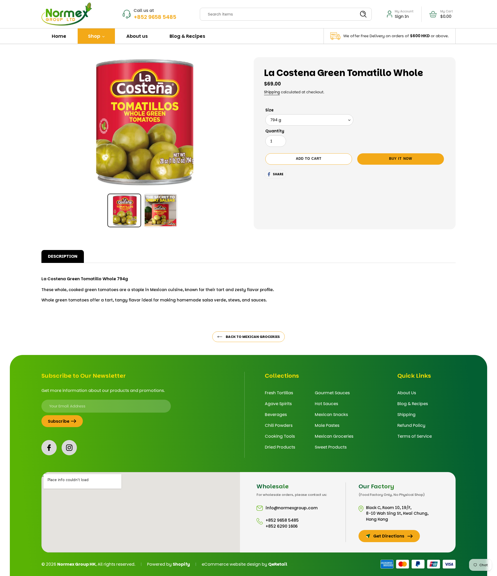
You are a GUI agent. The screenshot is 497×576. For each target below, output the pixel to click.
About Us (406, 393)
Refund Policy (411, 425)
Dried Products (280, 447)
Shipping (272, 92)
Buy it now (400, 159)
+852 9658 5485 (155, 17)
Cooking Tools (280, 436)
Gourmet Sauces (332, 393)
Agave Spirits (278, 404)
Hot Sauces (326, 404)
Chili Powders (279, 425)
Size (269, 110)
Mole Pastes (327, 425)
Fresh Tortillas (279, 393)
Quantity (274, 131)
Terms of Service (414, 436)
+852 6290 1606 (282, 526)
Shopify (181, 564)
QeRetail (277, 564)
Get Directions (388, 536)
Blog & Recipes (412, 404)
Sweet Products (331, 447)
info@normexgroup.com (292, 508)
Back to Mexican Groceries (252, 336)
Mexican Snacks (331, 415)
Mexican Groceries (334, 436)
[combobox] (286, 14)
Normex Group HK (76, 564)
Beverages (276, 415)
